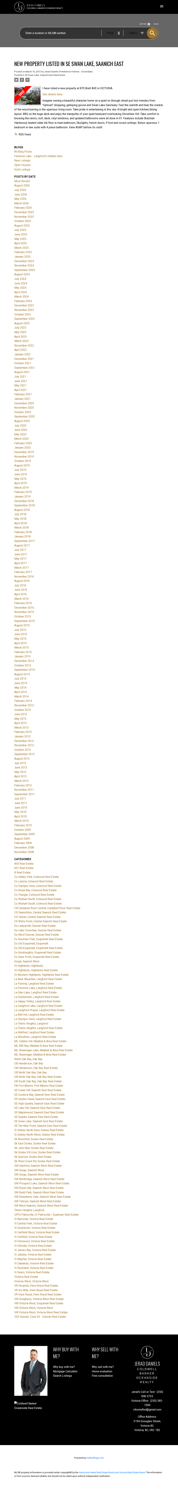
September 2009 (24, 834)
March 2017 (21, 567)
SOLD (156, 24)
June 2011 (20, 803)
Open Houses (22, 165)
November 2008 (24, 852)
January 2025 (22, 256)
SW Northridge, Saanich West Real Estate (39, 1179)
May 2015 (20, 638)
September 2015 (24, 621)
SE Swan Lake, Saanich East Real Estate (45, 75)
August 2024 (22, 274)
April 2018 (20, 523)
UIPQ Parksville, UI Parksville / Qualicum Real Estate (46, 1214)
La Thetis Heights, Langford (31, 1023)
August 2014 (22, 674)
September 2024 (24, 270)
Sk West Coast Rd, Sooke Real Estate (37, 1161)
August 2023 (22, 323)
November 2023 (24, 310)
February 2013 (23, 732)
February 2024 (23, 301)
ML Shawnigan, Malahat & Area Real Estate (40, 1054)
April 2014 (20, 692)
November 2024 (24, 265)
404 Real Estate (24, 863)
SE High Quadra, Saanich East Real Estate (39, 1103)
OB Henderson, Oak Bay (28, 1063)
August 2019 (22, 465)
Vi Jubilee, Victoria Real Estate (32, 1254)
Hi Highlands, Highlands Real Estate (36, 970)
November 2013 (24, 705)
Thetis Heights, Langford (29, 1210)
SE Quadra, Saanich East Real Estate (36, 1117)
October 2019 (22, 461)
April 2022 (20, 350)
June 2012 (20, 767)
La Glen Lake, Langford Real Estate (35, 992)
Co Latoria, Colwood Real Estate (33, 881)
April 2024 (20, 292)
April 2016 (20, 594)
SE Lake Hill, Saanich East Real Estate (37, 1108)
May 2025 (20, 239)
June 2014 (20, 683)
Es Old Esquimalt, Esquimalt (31, 943)
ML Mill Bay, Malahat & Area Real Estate (38, 1045)
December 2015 (24, 607)
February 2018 (23, 532)
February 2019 (23, 492)
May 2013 (20, 718)
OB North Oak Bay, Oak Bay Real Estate (37, 1076)
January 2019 (22, 496)
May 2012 (20, 772)
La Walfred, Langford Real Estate (34, 1032)
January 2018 (22, 536)
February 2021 (23, 394)
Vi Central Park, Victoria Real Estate (35, 1223)
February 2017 (23, 572)
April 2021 (20, 390)
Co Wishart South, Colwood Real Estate (38, 903)
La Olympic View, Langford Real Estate (37, 1019)
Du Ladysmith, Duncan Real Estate (35, 925)
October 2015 (22, 616)
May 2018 (20, 518)
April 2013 (20, 723)
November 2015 (24, 612)
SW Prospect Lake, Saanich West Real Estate (41, 1183)
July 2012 (20, 763)
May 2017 (20, 558)
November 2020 (24, 407)
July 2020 (20, 425)
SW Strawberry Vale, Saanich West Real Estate (42, 1196)
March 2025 (21, 247)
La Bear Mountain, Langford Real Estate (38, 979)
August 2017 (22, 545)
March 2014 (21, 696)
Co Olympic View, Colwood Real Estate (37, 886)
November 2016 (24, 576)
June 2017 (20, 554)
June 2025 (20, 234)
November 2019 (24, 456)
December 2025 (24, 212)
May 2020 (20, 434)
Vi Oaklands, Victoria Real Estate (34, 1263)
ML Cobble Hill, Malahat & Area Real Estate (40, 1041)
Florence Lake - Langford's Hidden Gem (38, 156)
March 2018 (21, 527)
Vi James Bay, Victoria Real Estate (35, 1250)
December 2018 (24, 501)
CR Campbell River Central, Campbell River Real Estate (47, 908)
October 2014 (22, 665)
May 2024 (20, 287)
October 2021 (22, 363)
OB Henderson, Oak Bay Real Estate (36, 1068)
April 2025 (20, 243)
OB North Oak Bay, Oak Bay (30, 1072)
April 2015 (20, 643)
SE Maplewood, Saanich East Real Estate (39, 1112)
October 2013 (22, 710)
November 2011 (24, 789)
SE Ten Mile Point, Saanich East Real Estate (40, 1125)
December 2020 (24, 403)
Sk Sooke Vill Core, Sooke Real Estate (37, 1152)
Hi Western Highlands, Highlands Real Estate (41, 974)
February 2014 (23, 700)
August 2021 (22, 372)
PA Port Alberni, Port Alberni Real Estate (38, 1085)
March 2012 (21, 781)
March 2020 (21, 438)
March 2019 (21, 487)
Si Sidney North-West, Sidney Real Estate (39, 1134)
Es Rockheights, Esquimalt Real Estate (37, 952)
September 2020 (24, 416)
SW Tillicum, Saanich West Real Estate (37, 1201)
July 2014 (20, 678)
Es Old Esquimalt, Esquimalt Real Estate (38, 948)
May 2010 (20, 812)
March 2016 (21, 598)
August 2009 (22, 838)
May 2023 (20, 332)
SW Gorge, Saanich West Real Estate (36, 1174)
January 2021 (22, 398)
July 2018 (20, 514)
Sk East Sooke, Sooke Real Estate (35, 1143)
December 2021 (24, 359)
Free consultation (102, 1375)
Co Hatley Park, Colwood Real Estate (36, 877)
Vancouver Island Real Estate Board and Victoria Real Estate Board (112, 1472)
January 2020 (22, 447)
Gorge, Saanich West (26, 961)
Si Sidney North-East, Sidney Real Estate (39, 1130)
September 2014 (24, 669)
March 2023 (21, 341)
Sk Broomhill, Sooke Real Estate (33, 1139)
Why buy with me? (64, 1367)
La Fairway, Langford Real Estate (34, 983)
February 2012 (23, 785)
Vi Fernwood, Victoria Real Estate (34, 1241)
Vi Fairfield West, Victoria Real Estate (36, 1232)
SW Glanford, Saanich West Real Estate (38, 1165)
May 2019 (20, 478)
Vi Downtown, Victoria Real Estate (34, 1227)
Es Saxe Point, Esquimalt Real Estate (36, 957)
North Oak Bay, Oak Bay (28, 1059)
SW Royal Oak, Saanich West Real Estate (39, 1188)
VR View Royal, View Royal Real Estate (37, 1294)
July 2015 (20, 629)
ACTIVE (143, 24)
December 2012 (24, 741)
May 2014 (20, 687)
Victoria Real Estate (26, 1276)
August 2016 (22, 581)
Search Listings (62, 1375)
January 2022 (22, 354)
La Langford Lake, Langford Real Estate (38, 1005)
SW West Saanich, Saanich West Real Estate (41, 1205)
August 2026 (22, 185)
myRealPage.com (95, 1458)
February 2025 (23, 252)
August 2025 (22, 225)
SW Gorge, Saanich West (29, 1170)
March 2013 (21, 727)
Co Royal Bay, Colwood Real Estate (35, 890)
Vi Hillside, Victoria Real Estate (33, 1245)
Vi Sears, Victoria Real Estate (32, 1272)
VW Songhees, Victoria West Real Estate (39, 1299)
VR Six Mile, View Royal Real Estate (36, 1290)
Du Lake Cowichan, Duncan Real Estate (37, 930)
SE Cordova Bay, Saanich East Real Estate (39, 1094)
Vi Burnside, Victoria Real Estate (33, 1219)
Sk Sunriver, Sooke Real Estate (32, 1156)
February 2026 (23, 207)
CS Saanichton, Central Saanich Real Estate (40, 912)
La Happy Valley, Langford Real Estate (37, 1001)
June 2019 (20, 474)
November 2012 (24, 745)
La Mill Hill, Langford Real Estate (34, 1014)
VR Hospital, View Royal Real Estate (36, 1285)
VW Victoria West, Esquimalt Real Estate (38, 1303)
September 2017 (24, 541)
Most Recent (22, 181)
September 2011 (24, 794)
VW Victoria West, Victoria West (33, 1308)
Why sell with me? (103, 1367)
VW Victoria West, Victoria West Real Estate (41, 1312)
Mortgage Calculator (65, 1371)
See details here (52, 94)
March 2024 (21, 296)
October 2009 (22, 829)
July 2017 (20, 549)
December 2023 (24, 305)
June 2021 (20, 381)
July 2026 (20, 190)
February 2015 (23, 652)
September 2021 (24, 367)
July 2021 (20, 376)
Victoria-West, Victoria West (31, 1281)
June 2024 (20, 283)
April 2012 (20, 776)
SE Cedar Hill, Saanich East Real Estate (37, 1090)
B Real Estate (22, 872)
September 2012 (24, 754)
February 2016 (23, 603)
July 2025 (20, 230)
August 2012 (22, 758)
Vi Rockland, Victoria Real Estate (34, 1268)
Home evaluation (102, 1371)
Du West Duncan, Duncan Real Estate (36, 934)
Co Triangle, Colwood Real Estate (34, 894)
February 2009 (23, 843)
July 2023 (20, 327)
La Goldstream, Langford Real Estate (36, 997)
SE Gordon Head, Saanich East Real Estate (39, 1099)
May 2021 (20, 385)
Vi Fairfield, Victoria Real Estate (33, 1237)
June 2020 (20, 430)
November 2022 (24, 345)
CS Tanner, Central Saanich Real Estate (37, 917)
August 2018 (22, 510)
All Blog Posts (23, 151)
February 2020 (23, 443)
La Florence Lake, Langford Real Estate (38, 988)
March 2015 (21, 647)
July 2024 (20, 279)
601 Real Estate (24, 868)
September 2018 (24, 505)
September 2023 (24, 318)
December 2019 (24, 452)
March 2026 (21, 203)
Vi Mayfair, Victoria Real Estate (32, 1259)
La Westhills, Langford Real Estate (35, 1037)
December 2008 (24, 847)
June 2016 (20, 589)
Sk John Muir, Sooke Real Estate (34, 1148)
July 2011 (20, 798)
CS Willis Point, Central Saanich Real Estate (40, 921)
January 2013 (22, 736)
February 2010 (23, 825)
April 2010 (20, 816)
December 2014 (24, 661)
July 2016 (20, 585)
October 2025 (22, 221)
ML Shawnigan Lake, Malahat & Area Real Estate (43, 1050)
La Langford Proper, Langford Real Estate (39, 1010)
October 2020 (22, 412)
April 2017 (20, 563)
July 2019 (20, 469)
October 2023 (22, 314)
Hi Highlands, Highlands (28, 965)
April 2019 (20, 483)
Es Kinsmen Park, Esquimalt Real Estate (38, 939)
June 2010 (20, 807)
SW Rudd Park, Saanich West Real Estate (39, 1192)
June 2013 (20, 714)
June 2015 (20, 634)
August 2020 (22, 421)
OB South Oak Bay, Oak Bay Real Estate (38, 1081)
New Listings (22, 160)
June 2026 (20, 194)
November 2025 (24, 216)
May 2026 (20, 198)
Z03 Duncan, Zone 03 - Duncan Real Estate (40, 1316)
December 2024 (24, 261)
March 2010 (21, 820)
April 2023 (20, 336)
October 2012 (22, 749)
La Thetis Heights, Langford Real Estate (38, 1028)
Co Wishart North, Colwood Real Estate (37, 899)
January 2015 (22, 656)
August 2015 (22, 625)
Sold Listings (22, 169)
